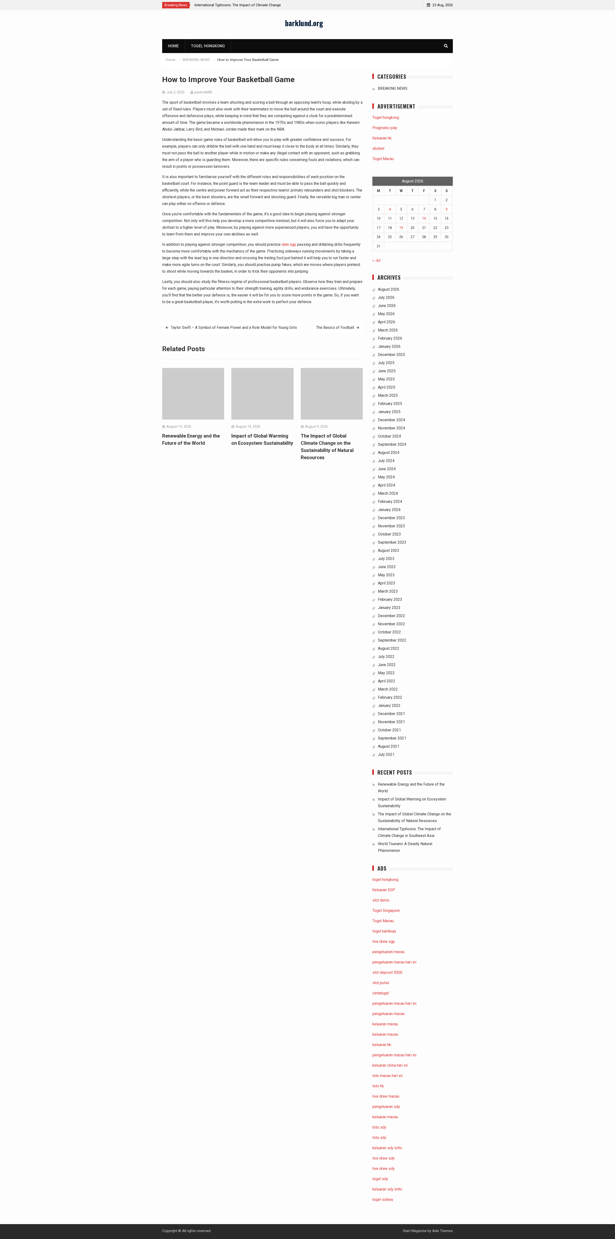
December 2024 (391, 420)
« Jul (376, 260)
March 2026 (388, 330)
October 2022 (389, 632)
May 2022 (386, 673)
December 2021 (391, 713)
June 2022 (387, 664)
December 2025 (391, 354)
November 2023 (391, 526)
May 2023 (386, 575)
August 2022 (388, 648)
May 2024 (386, 477)
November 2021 (391, 722)
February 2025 (390, 403)
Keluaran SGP (383, 890)
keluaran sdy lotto (387, 1189)
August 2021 (388, 746)
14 (424, 218)
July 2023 (386, 558)
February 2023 (390, 599)
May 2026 (386, 314)
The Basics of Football (335, 327)
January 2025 (389, 411)
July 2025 (386, 363)
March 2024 (388, 493)
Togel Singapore (386, 910)
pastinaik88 (203, 92)
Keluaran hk (382, 138)
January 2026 (389, 346)
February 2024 (390, 501)
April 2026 (386, 322)
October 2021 (389, 730)
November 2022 (391, 624)
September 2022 (392, 640)
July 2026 (386, 297)
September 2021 (392, 738)
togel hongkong (385, 879)
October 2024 (389, 436)
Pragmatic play (384, 128)
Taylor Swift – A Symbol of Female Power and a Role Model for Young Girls (234, 327)
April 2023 (386, 583)
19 (401, 228)
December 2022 (391, 615)
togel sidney (382, 1199)
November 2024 (391, 428)
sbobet (378, 148)
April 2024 (386, 485)
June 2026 (387, 305)
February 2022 (390, 697)
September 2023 (392, 542)
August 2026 (388, 289)
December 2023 (391, 518)
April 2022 (386, 681)
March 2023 (388, 591)
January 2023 (389, 607)
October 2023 (389, 534)
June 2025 (387, 371)
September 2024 (392, 444)
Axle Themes (442, 1231)
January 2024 (389, 509)
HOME (173, 46)
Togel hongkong (208, 46)
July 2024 (386, 460)
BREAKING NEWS (392, 88)
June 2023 (387, 567)
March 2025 (388, 395)
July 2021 (386, 754)
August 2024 (388, 452)
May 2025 (386, 379)
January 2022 (389, 705)
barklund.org (304, 23)
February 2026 (390, 338)
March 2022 (388, 689)
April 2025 (386, 387)
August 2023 (388, 550)
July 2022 (386, 656)
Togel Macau (383, 158)
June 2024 (387, 469)
